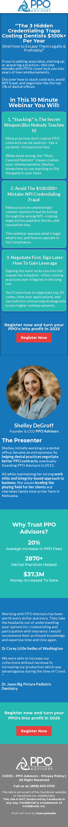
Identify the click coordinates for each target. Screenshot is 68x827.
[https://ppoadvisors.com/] (34, 6)
